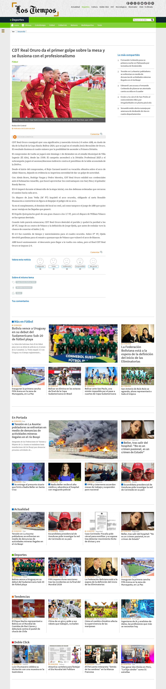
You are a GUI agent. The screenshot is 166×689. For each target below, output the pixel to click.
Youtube (142, 3)
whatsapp (135, 3)
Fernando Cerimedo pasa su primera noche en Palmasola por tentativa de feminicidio (135, 63)
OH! (112, 7)
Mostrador (133, 7)
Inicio (16, 25)
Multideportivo (87, 25)
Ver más (13, 325)
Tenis (99, 25)
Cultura (94, 7)
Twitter (131, 3)
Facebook (128, 3)
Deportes (85, 7)
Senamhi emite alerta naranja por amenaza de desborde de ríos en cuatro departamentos (135, 111)
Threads (149, 3)
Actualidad (75, 7)
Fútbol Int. (62, 25)
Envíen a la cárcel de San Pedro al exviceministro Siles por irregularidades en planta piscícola (136, 99)
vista (12, 421)
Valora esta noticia (21, 259)
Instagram (138, 3)
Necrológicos (121, 7)
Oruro (19, 293)
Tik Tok (145, 3)
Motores (74, 25)
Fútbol (52, 25)
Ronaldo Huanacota (24, 287)
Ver (14, 31)
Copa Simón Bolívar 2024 (26, 282)
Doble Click (104, 7)
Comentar (95, 134)
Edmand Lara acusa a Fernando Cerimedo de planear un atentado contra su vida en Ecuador (136, 88)
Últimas (28, 25)
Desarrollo (21, 31)
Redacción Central (19, 125)
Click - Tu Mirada (146, 7)
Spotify (152, 3)
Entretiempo (40, 25)
